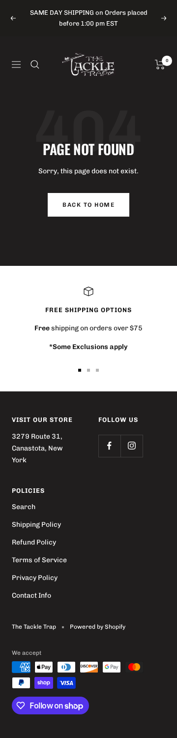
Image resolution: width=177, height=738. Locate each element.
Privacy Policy (35, 578)
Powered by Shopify (97, 626)
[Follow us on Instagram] (131, 446)
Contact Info (31, 595)
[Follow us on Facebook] (109, 446)
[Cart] (160, 64)
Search (23, 507)
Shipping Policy (36, 524)
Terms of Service (39, 560)
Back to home (88, 204)
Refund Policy (34, 542)
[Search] (34, 64)
